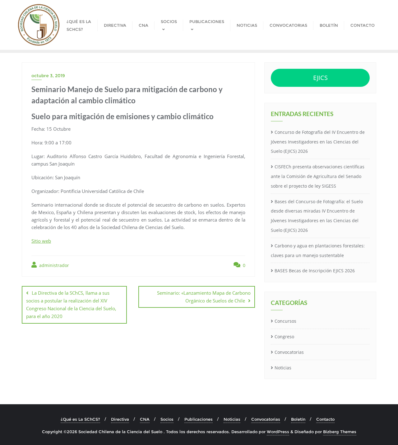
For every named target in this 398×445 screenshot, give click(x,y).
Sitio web (41, 241)
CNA (145, 419)
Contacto (325, 419)
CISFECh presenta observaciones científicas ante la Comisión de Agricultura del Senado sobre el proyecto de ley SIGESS (317, 176)
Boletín (298, 419)
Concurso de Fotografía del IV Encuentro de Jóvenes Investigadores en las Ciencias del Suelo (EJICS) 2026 (318, 141)
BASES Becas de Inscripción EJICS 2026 (315, 271)
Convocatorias (289, 352)
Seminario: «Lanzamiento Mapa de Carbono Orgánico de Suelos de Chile (204, 297)
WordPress (278, 431)
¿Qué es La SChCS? (80, 419)
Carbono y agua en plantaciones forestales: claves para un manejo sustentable (318, 250)
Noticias (283, 368)
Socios (167, 419)
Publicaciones (198, 419)
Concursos (285, 321)
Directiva (120, 419)
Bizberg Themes (339, 431)
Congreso (284, 337)
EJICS (320, 77)
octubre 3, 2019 (48, 75)
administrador (53, 265)
